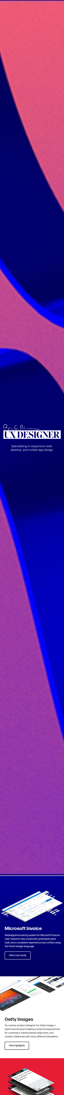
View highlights (17, 1045)
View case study (17, 955)
